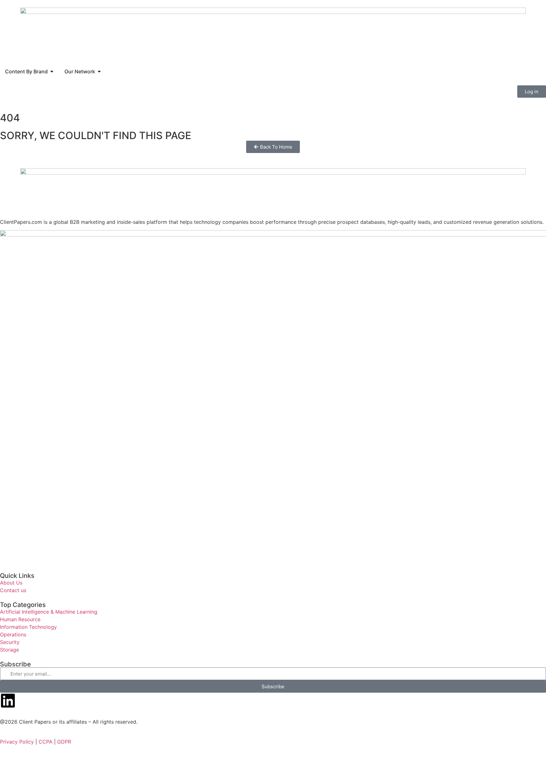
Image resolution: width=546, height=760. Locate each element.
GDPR (64, 742)
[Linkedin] (8, 700)
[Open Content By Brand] (51, 71)
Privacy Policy (17, 742)
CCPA (45, 742)
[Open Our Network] (99, 71)
